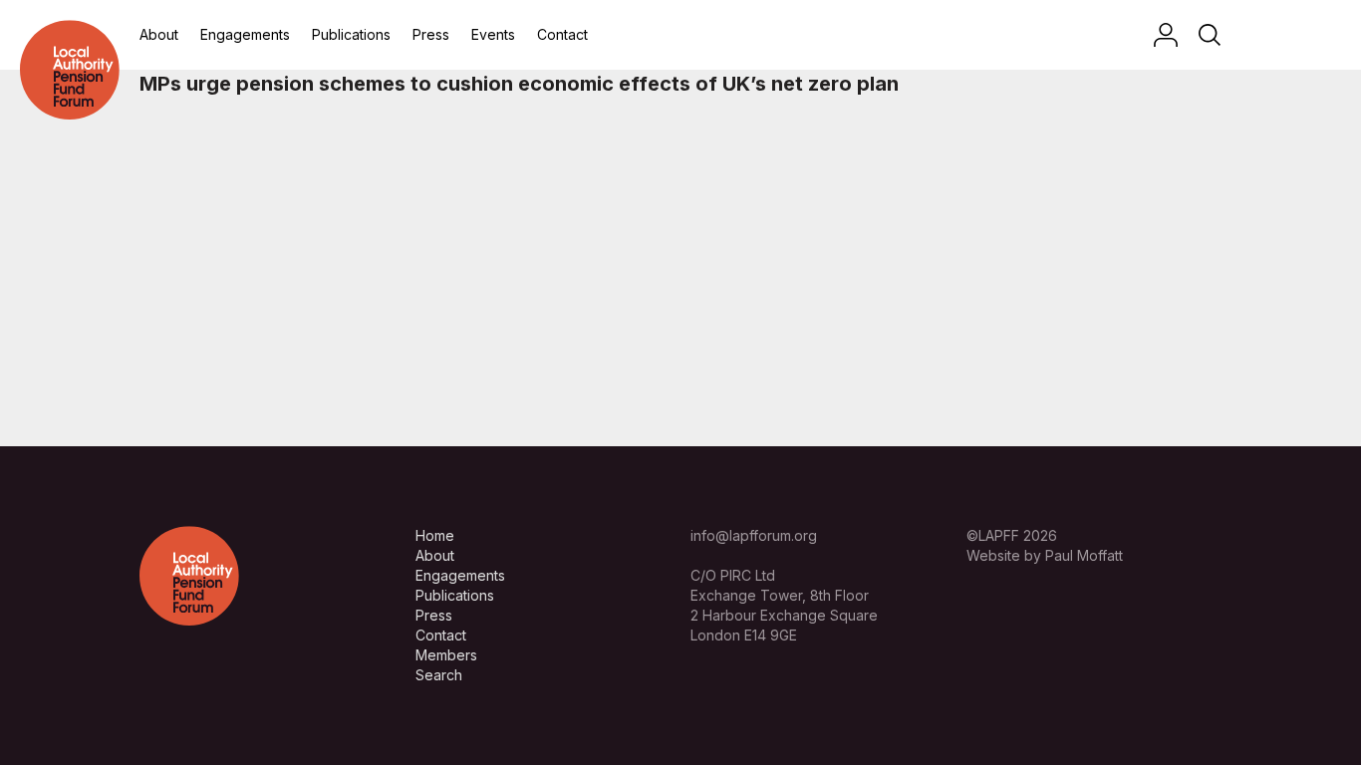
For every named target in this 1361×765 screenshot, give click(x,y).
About (158, 34)
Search (438, 674)
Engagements (245, 34)
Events (493, 34)
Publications (351, 34)
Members (446, 654)
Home (434, 535)
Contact (562, 34)
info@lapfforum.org (753, 535)
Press (430, 34)
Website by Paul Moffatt (1044, 555)
